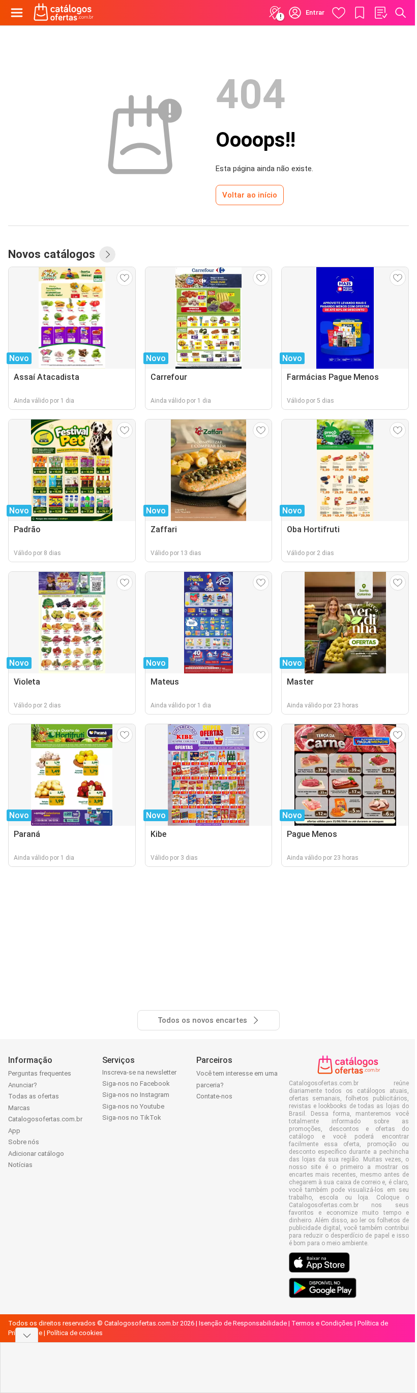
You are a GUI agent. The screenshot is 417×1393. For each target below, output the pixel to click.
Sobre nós (23, 1142)
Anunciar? (22, 1085)
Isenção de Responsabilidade (243, 1323)
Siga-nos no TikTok (131, 1117)
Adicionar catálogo (36, 1153)
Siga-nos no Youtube (133, 1106)
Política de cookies (75, 1333)
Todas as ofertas (33, 1096)
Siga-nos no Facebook (136, 1083)
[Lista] (380, 13)
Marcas (19, 1108)
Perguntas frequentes (39, 1073)
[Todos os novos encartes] (107, 254)
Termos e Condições (322, 1323)
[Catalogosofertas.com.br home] (64, 12)
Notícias (20, 1165)
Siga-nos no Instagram (135, 1094)
